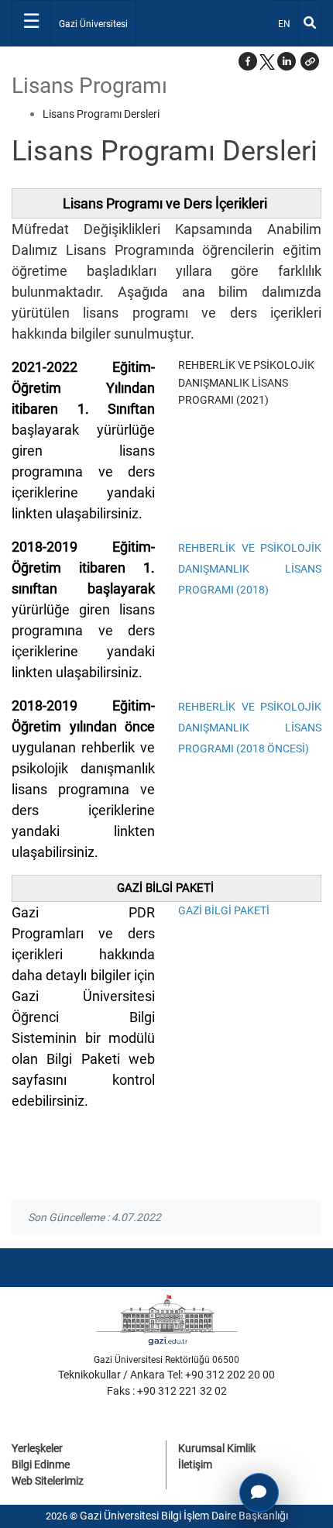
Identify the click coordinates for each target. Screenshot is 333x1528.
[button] (309, 61)
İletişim (195, 1464)
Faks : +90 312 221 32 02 (167, 1391)
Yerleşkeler (37, 1448)
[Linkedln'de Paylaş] (286, 61)
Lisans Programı (89, 85)
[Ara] (310, 23)
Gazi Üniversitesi (93, 24)
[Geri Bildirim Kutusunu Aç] (259, 1493)
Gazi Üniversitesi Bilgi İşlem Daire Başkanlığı (184, 1515)
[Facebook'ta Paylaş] (247, 61)
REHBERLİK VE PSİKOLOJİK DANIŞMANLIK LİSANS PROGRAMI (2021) (246, 382)
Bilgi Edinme (41, 1464)
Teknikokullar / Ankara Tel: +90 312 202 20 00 (166, 1374)
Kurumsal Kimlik (217, 1448)
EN (287, 23)
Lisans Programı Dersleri (101, 114)
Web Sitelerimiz (48, 1481)
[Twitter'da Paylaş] (267, 61)
